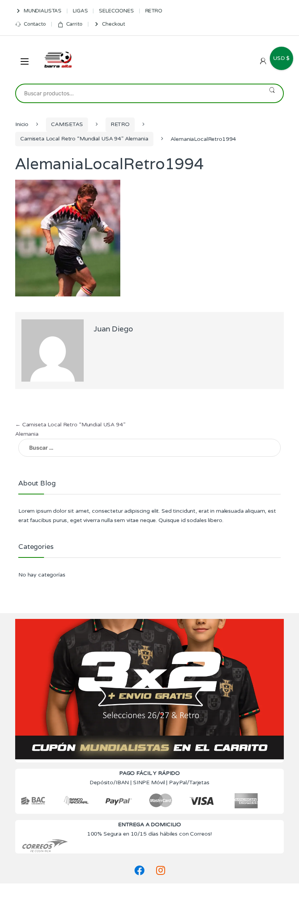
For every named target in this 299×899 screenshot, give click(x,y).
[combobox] (138, 93)
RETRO (153, 11)
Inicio (21, 124)
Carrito (74, 24)
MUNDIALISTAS (43, 11)
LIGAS (80, 11)
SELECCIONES (116, 11)
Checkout (113, 24)
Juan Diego (113, 328)
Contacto (35, 24)
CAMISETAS (67, 124)
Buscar (272, 93)
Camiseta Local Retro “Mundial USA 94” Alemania (84, 138)
